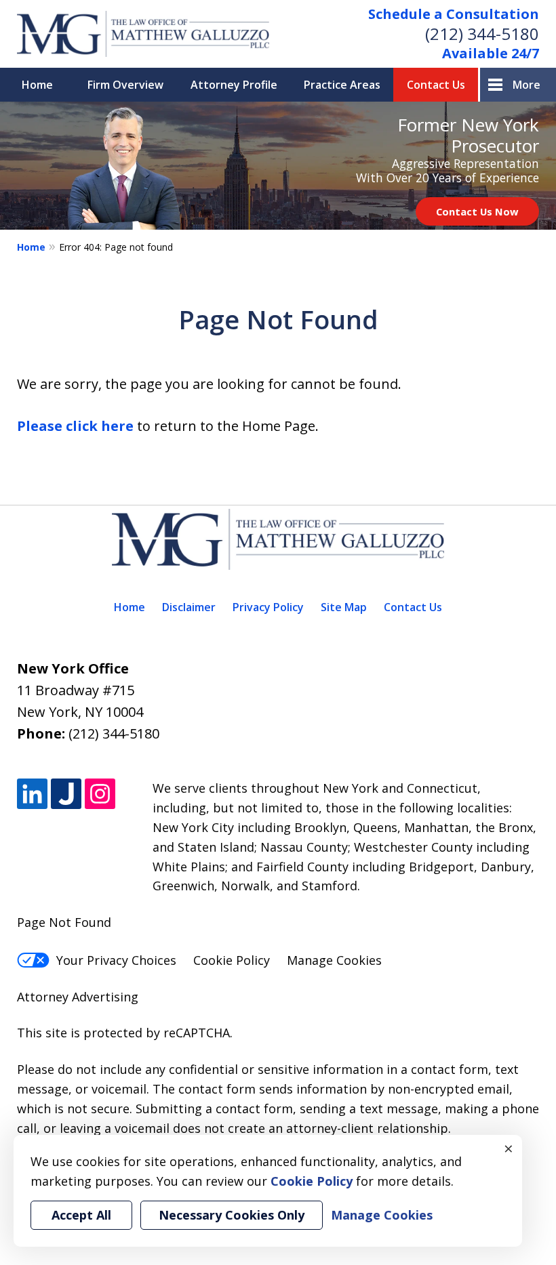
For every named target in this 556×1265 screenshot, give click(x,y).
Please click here (75, 426)
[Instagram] (100, 794)
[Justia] (66, 794)
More (526, 84)
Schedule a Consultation (453, 14)
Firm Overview (125, 84)
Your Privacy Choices (116, 960)
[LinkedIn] (32, 794)
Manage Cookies (334, 960)
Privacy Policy (268, 607)
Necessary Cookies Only (231, 1215)
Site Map (344, 607)
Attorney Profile (234, 84)
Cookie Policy (231, 960)
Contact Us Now (477, 211)
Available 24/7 (490, 53)
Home (37, 84)
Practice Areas (342, 84)
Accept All (81, 1215)
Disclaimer (189, 607)
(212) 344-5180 (482, 33)
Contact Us (436, 84)
